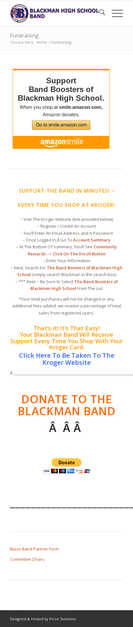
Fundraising (24, 35)
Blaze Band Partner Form (34, 549)
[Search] (99, 13)
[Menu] (114, 13)
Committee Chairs (27, 559)
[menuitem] (99, 13)
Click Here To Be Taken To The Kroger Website (66, 359)
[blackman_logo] (55, 13)
